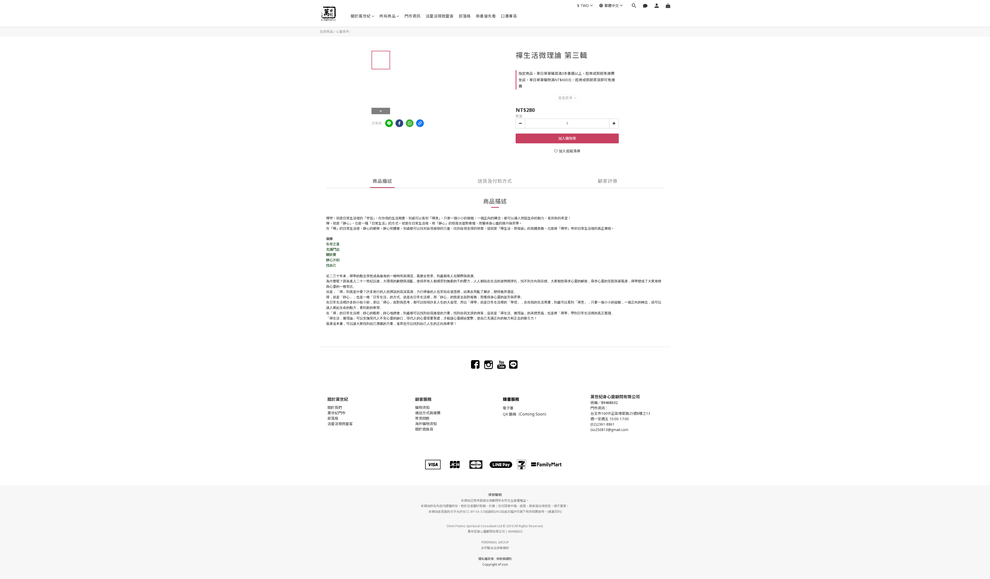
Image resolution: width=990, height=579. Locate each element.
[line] (389, 123)
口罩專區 (509, 16)
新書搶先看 (486, 16)
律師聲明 (495, 494)
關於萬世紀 (361, 16)
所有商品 (387, 16)
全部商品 (326, 31)
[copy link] (420, 123)
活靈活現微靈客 (440, 16)
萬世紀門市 (336, 412)
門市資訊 (412, 16)
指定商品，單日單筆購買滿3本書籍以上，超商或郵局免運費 (566, 73)
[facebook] (399, 123)
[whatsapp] (410, 123)
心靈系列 (342, 31)
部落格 (465, 16)
